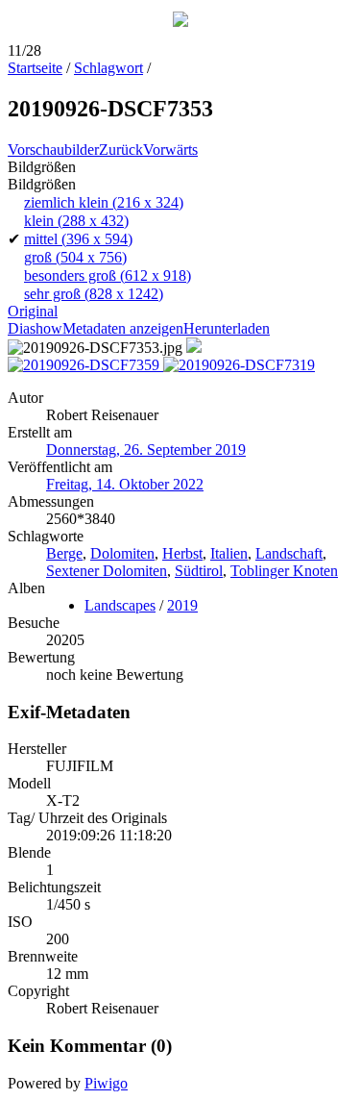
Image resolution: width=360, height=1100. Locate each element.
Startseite (35, 68)
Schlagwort (108, 68)
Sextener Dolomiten (106, 570)
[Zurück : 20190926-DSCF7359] (85, 365)
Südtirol (199, 570)
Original (33, 311)
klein (76, 220)
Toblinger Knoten (284, 570)
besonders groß (107, 275)
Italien (229, 553)
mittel (78, 239)
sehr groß (93, 294)
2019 (182, 605)
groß (75, 257)
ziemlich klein (103, 202)
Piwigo (106, 1083)
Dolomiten (122, 553)
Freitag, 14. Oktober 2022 (125, 484)
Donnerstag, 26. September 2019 (146, 449)
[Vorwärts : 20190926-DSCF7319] (239, 365)
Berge (64, 553)
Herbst (182, 553)
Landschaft (289, 553)
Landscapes (120, 605)
